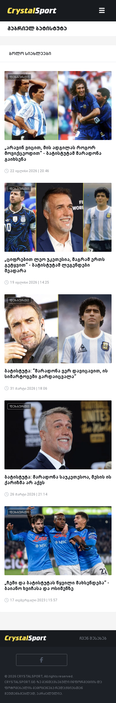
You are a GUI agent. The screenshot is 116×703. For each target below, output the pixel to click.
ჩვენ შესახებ (92, 638)
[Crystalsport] (32, 10)
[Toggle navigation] (102, 11)
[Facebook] (41, 660)
